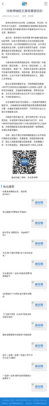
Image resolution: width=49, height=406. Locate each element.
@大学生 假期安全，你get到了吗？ (16, 233)
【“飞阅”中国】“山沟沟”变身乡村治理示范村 (17, 315)
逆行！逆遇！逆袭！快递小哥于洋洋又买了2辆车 (18, 356)
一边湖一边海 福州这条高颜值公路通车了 (17, 377)
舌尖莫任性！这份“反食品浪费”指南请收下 (17, 274)
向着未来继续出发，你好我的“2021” (15, 193)
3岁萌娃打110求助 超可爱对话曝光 (17, 295)
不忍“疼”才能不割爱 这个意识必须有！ (17, 254)
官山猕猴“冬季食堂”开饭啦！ (15, 212)
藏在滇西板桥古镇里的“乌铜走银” (17, 334)
